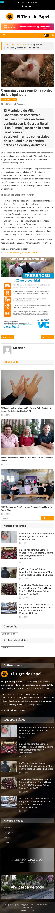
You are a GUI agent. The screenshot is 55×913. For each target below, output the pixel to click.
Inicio (34, 910)
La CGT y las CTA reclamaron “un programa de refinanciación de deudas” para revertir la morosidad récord (36, 609)
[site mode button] (46, 35)
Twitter (7, 837)
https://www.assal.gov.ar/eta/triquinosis (21, 252)
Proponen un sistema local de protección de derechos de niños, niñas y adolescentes (48, 337)
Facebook (8, 827)
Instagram (8, 832)
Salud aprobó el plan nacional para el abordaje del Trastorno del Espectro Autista (36, 536)
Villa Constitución (9, 99)
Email (6, 842)
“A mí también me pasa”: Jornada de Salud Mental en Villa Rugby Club (26, 508)
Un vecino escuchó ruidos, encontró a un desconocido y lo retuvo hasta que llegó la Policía (36, 572)
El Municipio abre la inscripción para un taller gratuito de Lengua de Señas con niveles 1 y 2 (26, 409)
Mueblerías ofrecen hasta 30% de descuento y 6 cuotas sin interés (27, 459)
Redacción (21, 104)
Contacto (24, 910)
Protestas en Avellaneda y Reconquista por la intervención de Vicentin (9, 337)
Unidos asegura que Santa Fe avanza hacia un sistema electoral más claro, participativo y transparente (36, 554)
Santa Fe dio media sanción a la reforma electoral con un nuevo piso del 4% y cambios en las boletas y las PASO (35, 589)
